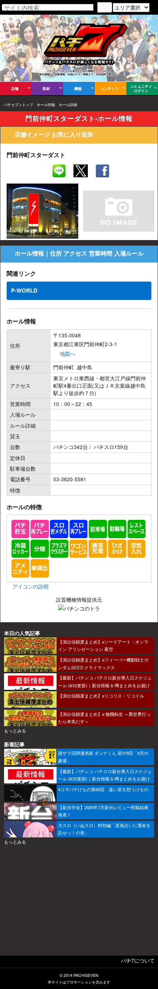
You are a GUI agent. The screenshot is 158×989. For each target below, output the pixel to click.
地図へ (67, 353)
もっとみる (15, 730)
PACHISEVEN (85, 975)
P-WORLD (24, 290)
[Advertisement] (79, 905)
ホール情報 (46, 104)
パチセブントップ (18, 104)
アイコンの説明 (30, 586)
